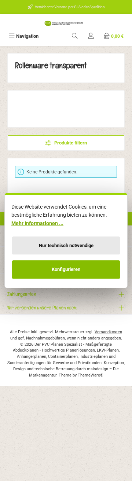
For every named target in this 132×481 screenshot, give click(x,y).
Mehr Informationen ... (37, 223)
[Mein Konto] (91, 36)
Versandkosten (108, 332)
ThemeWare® (90, 375)
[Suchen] (75, 36)
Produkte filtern (70, 143)
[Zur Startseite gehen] (66, 22)
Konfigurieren (66, 269)
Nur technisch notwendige (66, 245)
